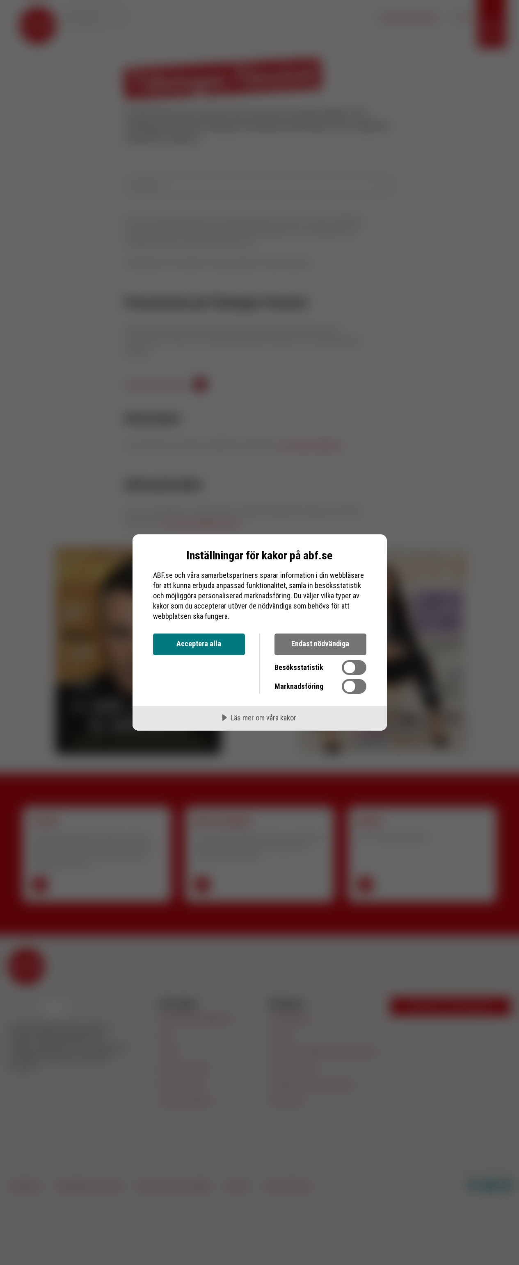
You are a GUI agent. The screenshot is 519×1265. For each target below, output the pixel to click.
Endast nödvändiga (320, 643)
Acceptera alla (198, 643)
